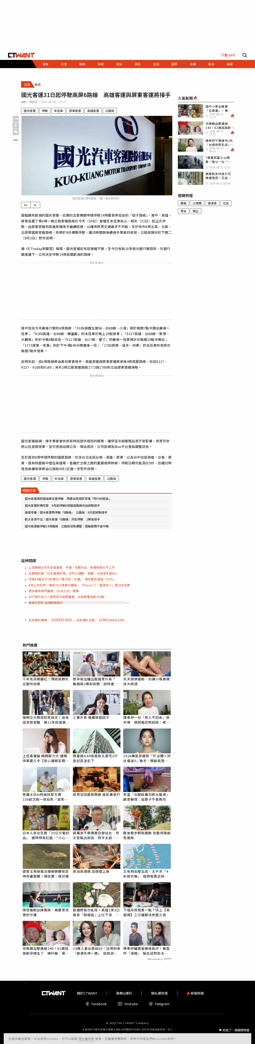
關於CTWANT (87, 993)
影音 (211, 63)
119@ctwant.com (112, 619)
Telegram (162, 1004)
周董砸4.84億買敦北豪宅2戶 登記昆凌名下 (96, 758)
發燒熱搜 (197, 993)
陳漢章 (212, 203)
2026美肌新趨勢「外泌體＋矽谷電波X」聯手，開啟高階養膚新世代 (147, 758)
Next (16, 139)
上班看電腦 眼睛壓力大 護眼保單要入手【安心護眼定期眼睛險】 (46, 758)
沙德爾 (197, 203)
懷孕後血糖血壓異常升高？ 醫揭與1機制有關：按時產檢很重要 (96, 681)
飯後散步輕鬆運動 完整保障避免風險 (146, 835)
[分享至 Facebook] (16, 125)
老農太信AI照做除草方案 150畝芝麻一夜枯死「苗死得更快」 (45, 797)
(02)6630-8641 (62, 619)
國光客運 (30, 110)
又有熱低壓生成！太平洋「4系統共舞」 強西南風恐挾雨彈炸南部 (145, 874)
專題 (230, 63)
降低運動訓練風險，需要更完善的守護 (46, 912)
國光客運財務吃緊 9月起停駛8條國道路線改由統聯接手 (62, 505)
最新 (46, 64)
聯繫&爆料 (124, 993)
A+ (26, 205)
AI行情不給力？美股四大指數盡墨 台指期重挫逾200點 (67, 596)
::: (25, 70)
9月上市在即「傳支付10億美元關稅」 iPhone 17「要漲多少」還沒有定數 (79, 585)
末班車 (58, 110)
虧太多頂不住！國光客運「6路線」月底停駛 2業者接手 (62, 519)
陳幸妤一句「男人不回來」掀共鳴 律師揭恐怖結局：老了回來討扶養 (146, 720)
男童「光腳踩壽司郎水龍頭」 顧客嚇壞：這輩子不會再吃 (147, 797)
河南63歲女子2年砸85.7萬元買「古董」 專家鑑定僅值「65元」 (72, 579)
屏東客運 (75, 110)
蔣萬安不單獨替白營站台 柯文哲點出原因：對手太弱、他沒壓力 (96, 835)
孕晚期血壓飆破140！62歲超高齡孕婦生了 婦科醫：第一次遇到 (46, 951)
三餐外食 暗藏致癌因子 (91, 717)
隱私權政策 (86, 1038)
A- (35, 205)
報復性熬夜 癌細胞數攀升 (46, 602)
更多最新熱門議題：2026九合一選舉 (54, 591)
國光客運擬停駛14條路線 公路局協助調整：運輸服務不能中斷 (67, 526)
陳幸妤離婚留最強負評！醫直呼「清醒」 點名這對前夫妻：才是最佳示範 (146, 951)
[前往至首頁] (21, 55)
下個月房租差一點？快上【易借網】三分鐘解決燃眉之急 (146, 912)
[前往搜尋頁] (244, 55)
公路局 (109, 110)
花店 (226, 203)
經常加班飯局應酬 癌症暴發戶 (96, 794)
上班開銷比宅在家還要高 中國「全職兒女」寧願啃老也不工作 (72, 567)
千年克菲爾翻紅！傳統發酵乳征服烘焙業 (46, 681)
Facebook (99, 1004)
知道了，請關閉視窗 (236, 1030)
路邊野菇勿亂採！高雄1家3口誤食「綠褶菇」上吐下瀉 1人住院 (96, 912)
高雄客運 (93, 110)
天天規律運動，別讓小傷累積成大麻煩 (146, 681)
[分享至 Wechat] (16, 132)
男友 (183, 211)
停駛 (45, 110)
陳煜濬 (33, 102)
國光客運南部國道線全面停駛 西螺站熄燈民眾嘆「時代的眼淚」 (68, 498)
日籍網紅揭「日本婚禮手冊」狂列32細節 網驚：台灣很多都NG (73, 573)
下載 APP (228, 55)
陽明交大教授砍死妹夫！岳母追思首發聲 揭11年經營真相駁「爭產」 (46, 720)
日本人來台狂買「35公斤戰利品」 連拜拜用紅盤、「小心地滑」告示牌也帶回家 (46, 835)
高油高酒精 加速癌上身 (91, 871)
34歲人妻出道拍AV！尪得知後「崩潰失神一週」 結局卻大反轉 (96, 951)
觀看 (183, 203)
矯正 (196, 211)
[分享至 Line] (16, 119)
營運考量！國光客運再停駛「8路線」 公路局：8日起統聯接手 (66, 512)
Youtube (131, 1004)
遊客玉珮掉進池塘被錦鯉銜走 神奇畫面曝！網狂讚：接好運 (46, 874)
